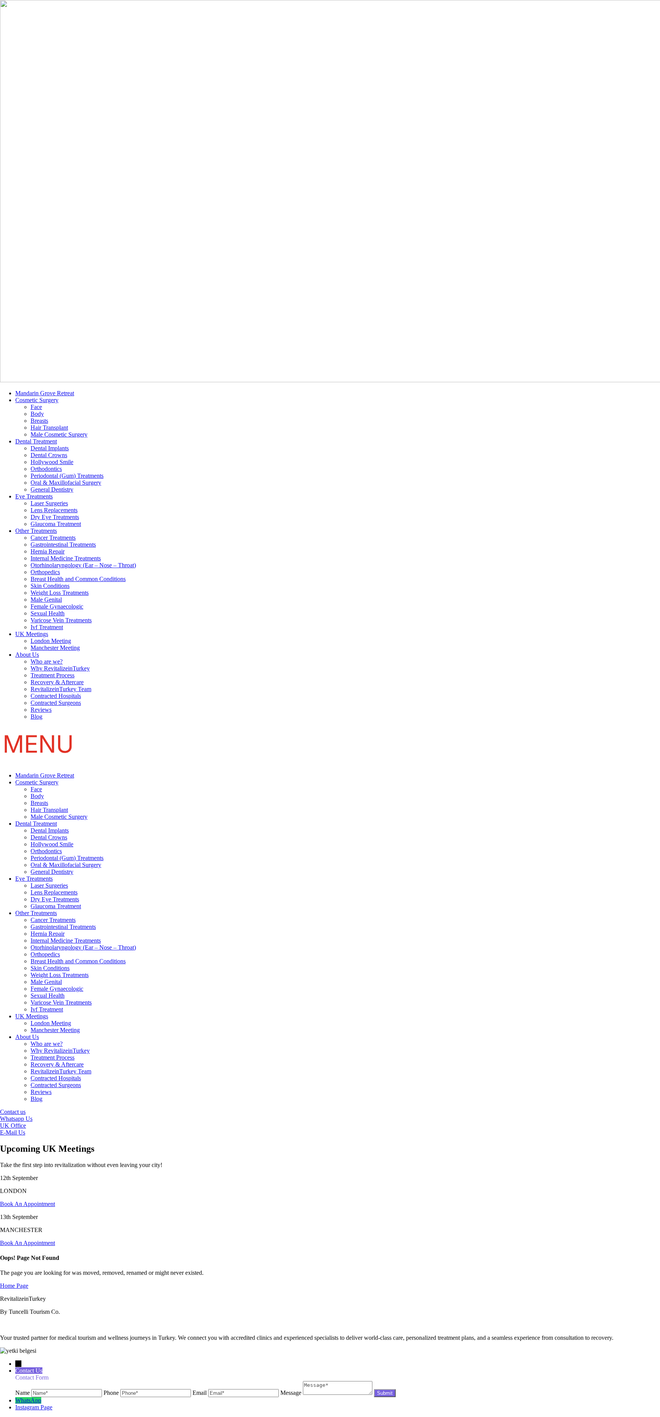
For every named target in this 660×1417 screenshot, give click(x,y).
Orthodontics (46, 469)
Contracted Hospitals (56, 696)
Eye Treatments (34, 496)
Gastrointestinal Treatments (63, 544)
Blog (36, 716)
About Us (27, 654)
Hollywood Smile (52, 462)
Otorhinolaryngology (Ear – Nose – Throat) (83, 565)
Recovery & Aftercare (57, 682)
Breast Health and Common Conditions (78, 579)
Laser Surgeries (49, 503)
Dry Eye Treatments (55, 517)
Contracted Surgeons (56, 703)
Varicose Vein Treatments (61, 620)
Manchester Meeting (55, 647)
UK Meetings (31, 634)
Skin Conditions (50, 586)
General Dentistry (52, 489)
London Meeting (51, 641)
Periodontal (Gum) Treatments (67, 475)
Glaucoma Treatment (56, 524)
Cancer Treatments (53, 537)
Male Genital (46, 599)
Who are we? (47, 661)
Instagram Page (33, 1407)
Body (37, 414)
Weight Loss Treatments (60, 592)
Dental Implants (50, 448)
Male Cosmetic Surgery (59, 434)
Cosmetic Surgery (36, 400)
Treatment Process (52, 675)
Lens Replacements (54, 510)
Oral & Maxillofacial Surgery (66, 482)
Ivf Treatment (47, 627)
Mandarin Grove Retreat (44, 393)
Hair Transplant (49, 427)
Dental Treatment (36, 441)
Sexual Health (48, 613)
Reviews (41, 709)
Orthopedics (45, 572)
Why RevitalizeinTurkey (60, 668)
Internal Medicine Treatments (66, 558)
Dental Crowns (49, 455)
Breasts (39, 420)
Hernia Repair (48, 551)
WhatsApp (28, 1400)
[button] (330, 746)
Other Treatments (36, 531)
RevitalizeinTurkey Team (61, 689)
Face (36, 407)
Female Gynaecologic (57, 606)
